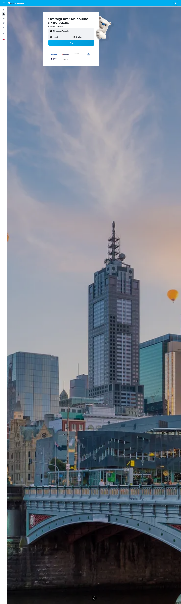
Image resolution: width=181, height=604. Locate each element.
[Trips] (3, 33)
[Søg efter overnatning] (3, 14)
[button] (3, 3)
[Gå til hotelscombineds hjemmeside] (16, 3)
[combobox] (56, 26)
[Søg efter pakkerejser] (3, 23)
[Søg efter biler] (3, 18)
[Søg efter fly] (3, 10)
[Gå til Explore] (3, 27)
